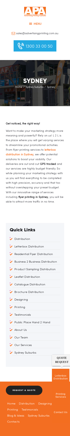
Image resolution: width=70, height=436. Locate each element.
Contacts (13, 421)
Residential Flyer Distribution (33, 254)
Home (18, 87)
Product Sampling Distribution (35, 269)
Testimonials (22, 314)
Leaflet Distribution (27, 277)
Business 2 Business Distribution (35, 261)
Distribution (22, 239)
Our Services (23, 345)
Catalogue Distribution (29, 284)
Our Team (21, 337)
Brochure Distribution (29, 292)
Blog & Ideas (15, 415)
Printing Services (60, 395)
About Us (20, 330)
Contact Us (60, 412)
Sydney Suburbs (35, 87)
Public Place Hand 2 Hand (32, 322)
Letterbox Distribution (29, 246)
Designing (21, 299)
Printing (19, 307)
